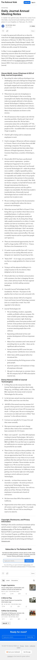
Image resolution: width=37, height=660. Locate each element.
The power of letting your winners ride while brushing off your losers (12, 614)
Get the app (26, 652)
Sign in (33, 2)
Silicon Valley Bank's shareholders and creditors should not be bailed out (12, 588)
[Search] (34, 580)
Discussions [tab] (14, 580)
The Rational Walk (10, 25)
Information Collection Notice (18, 566)
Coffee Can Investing (9, 611)
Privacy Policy (31, 566)
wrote (18, 56)
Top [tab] (3, 580)
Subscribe (27, 2)
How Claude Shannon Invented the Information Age (11, 601)
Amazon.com (5, 541)
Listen (33, 26)
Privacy (22, 646)
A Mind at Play (6, 598)
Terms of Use (26, 565)
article (15, 51)
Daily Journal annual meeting (20, 37)
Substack (10, 656)
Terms (27, 646)
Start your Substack (14, 652)
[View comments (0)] (11, 606)
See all (5, 623)
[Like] (3, 31)
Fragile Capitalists (8, 585)
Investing (4, 8)
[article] (18, 589)
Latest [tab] (8, 580)
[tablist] (10, 580)
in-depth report (20, 61)
